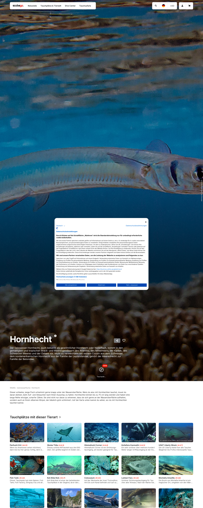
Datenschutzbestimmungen (136, 226)
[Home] (18, 5)
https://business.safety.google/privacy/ (109, 269)
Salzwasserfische (23, 388)
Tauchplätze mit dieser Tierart (34, 417)
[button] (60, 225)
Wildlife (12, 388)
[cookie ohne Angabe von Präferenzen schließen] (146, 222)
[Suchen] (155, 5)
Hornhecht (36, 388)
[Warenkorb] (189, 5)
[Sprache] (163, 5)
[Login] (182, 5)
